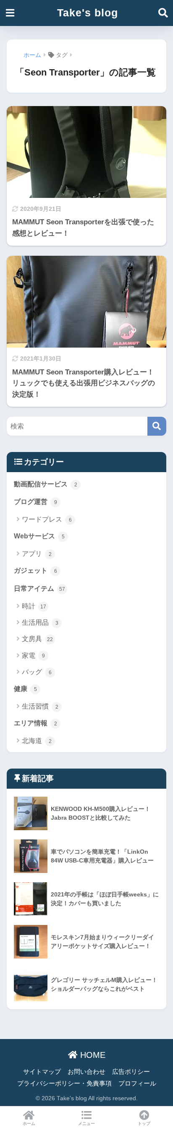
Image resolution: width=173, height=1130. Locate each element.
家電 (33, 655)
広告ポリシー (131, 1071)
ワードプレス (47, 519)
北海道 (37, 740)
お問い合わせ (86, 1071)
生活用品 (40, 622)
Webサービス (39, 536)
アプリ (37, 553)
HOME (91, 1055)
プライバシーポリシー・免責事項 (64, 1083)
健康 (25, 688)
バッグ (37, 671)
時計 (34, 606)
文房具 (37, 638)
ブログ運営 (35, 501)
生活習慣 (40, 706)
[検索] (156, 426)
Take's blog (87, 12)
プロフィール (137, 1083)
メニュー (86, 1123)
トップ (144, 1123)
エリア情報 (35, 723)
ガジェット (35, 570)
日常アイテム (39, 588)
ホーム (29, 1123)
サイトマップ (42, 1071)
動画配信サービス (45, 484)
